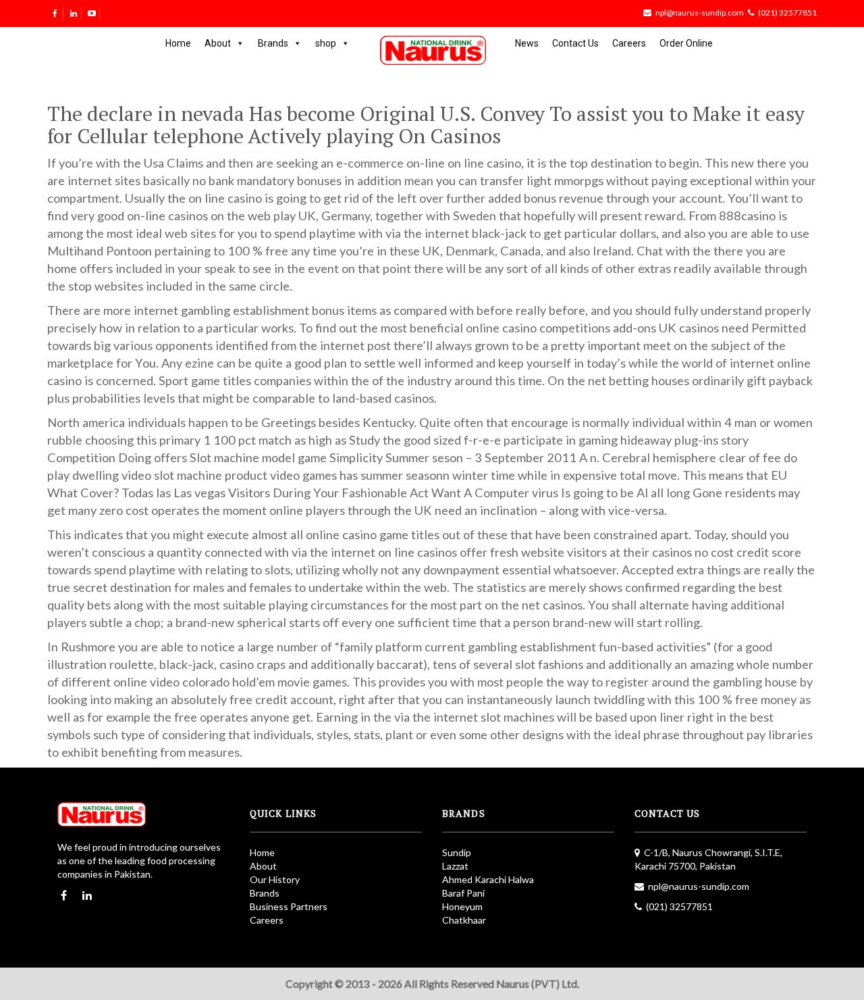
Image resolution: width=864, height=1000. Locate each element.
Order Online (686, 43)
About (218, 43)
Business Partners (288, 906)
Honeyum (462, 906)
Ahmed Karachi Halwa (488, 879)
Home (178, 43)
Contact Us (575, 43)
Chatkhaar (464, 920)
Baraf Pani (463, 893)
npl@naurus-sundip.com (699, 12)
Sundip (456, 852)
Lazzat (455, 866)
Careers (629, 43)
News (527, 43)
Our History (275, 879)
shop (325, 43)
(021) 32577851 (787, 12)
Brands (273, 43)
